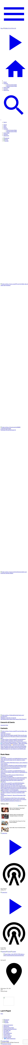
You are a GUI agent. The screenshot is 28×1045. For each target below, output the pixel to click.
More (2, 1013)
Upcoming (3, 725)
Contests (5, 83)
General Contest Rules (11, 86)
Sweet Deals (6, 87)
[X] (5, 139)
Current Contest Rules (11, 84)
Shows (5, 82)
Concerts (5, 88)
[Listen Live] (14, 846)
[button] (14, 810)
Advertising (6, 90)
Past (7, 725)
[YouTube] (5, 140)
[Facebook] (6, 138)
